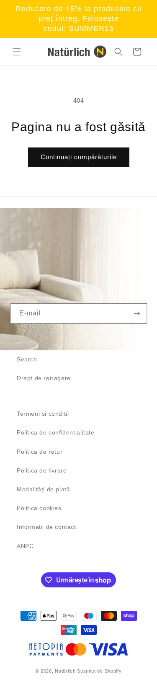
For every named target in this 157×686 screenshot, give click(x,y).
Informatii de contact (46, 526)
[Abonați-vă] (137, 313)
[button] (17, 52)
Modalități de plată (43, 489)
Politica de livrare (42, 470)
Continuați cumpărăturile (79, 156)
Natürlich (65, 670)
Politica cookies (39, 508)
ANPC (25, 546)
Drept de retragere (44, 378)
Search (27, 359)
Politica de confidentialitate (55, 432)
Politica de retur (39, 451)
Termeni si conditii (43, 413)
